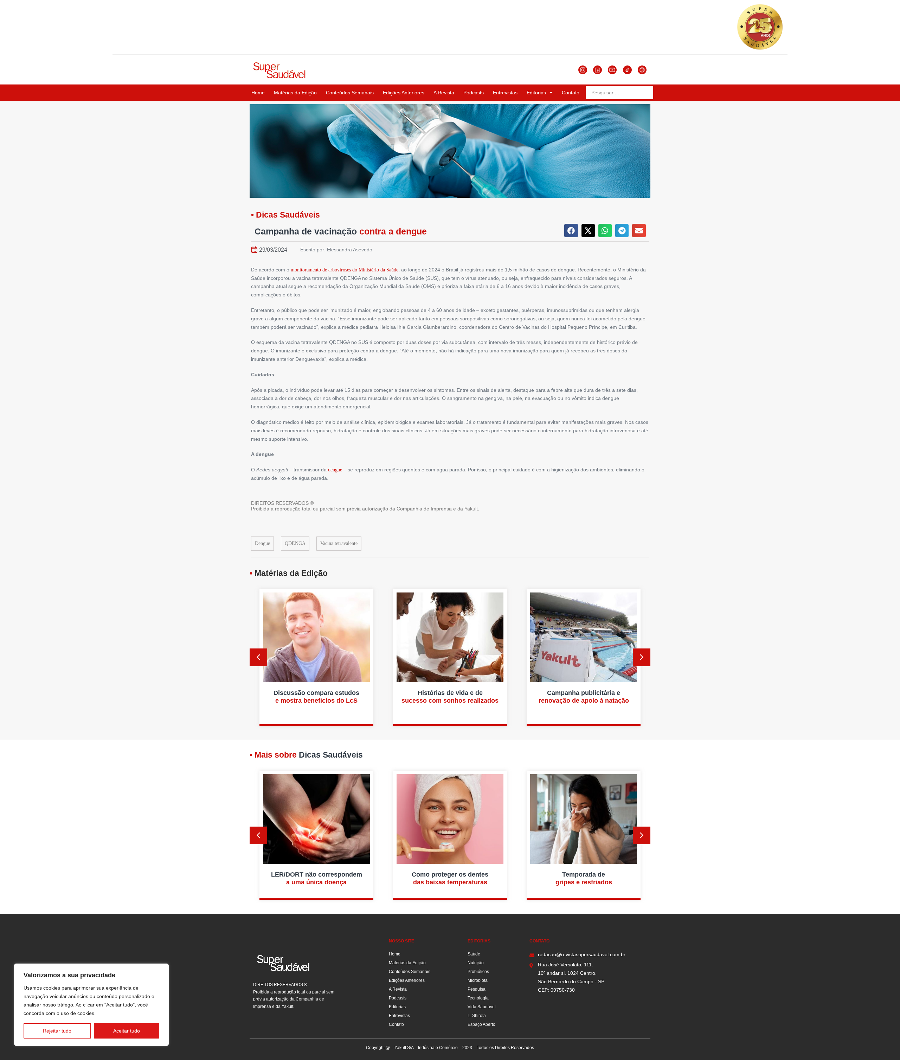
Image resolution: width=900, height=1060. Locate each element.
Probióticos (478, 971)
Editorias (536, 92)
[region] (91, 1005)
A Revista (443, 92)
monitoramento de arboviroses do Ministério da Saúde (344, 269)
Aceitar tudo (126, 1031)
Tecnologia (478, 998)
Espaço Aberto (481, 1024)
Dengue (262, 543)
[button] (571, 230)
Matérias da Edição (295, 92)
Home (258, 92)
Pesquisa (477, 989)
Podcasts (473, 92)
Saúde (474, 954)
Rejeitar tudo (57, 1031)
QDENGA (295, 543)
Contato (570, 92)
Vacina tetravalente (339, 543)
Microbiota (478, 980)
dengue (335, 469)
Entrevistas (505, 92)
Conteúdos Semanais (350, 92)
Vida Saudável (482, 1006)
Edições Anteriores (403, 92)
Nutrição (476, 962)
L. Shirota (477, 1015)
